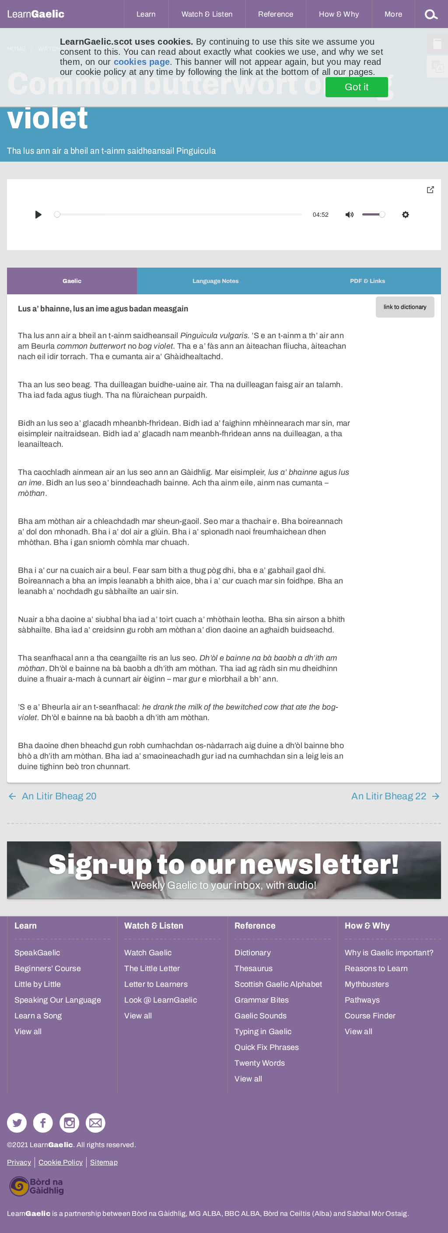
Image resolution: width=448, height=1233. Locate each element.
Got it (357, 87)
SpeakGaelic (37, 952)
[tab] (72, 281)
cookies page (142, 62)
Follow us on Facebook (43, 1123)
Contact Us (95, 1123)
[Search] (431, 14)
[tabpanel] (224, 538)
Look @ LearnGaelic (160, 1000)
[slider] (178, 214)
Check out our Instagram (69, 1123)
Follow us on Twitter (17, 1123)
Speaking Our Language (57, 1000)
